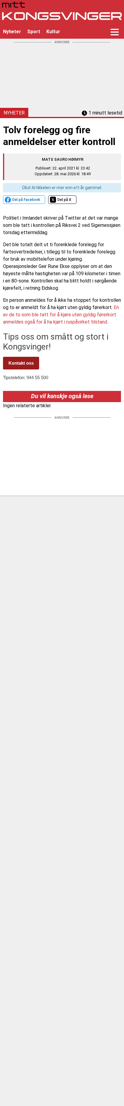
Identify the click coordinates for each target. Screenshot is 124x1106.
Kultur (53, 31)
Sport (33, 31)
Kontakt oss (21, 363)
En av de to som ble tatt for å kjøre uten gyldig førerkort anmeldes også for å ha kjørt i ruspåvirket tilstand (61, 315)
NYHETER (14, 113)
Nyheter (12, 31)
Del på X (64, 200)
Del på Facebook (26, 200)
